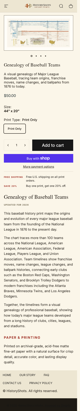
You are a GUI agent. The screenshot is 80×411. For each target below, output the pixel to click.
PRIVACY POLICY (40, 383)
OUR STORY (27, 375)
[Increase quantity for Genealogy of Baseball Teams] (25, 145)
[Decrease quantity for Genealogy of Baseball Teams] (8, 145)
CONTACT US (12, 383)
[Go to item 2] (36, 56)
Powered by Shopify (58, 405)
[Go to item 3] (41, 56)
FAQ (46, 375)
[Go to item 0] (31, 56)
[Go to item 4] (45, 56)
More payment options (38, 166)
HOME (7, 375)
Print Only (15, 129)
